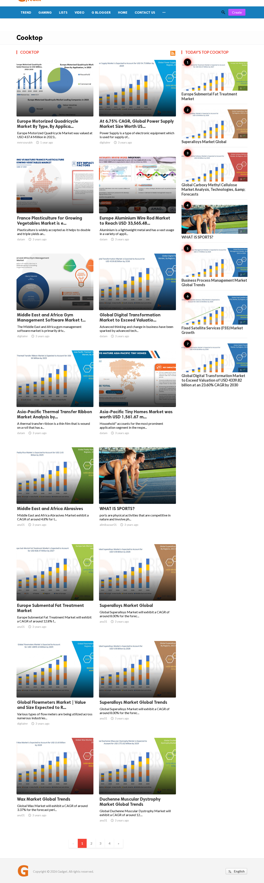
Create (237, 12)
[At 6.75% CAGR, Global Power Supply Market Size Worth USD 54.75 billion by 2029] (137, 106)
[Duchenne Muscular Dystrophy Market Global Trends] (137, 784)
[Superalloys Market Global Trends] (137, 687)
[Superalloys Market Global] (137, 590)
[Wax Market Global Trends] (54, 784)
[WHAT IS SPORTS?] (137, 493)
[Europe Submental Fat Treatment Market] (54, 590)
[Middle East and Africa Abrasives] (54, 493)
